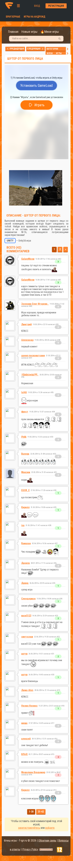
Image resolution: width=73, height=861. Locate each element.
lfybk (23, 436)
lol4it (24, 392)
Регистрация (56, 5)
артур (24, 653)
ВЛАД (24, 754)
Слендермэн (28, 598)
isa (22, 525)
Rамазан (26, 543)
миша (24, 723)
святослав (27, 636)
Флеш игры (56, 53)
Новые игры (29, 31)
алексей (26, 738)
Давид (25, 583)
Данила (25, 563)
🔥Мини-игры (49, 31)
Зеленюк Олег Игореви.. (35, 303)
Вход (37, 5)
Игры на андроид (34, 16)
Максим (25, 472)
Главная (13, 31)
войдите (50, 827)
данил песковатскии (33, 355)
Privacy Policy (30, 849)
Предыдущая (16, 48)
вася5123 (26, 615)
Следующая (34, 48)
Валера (25, 453)
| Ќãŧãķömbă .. (29, 374)
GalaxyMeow (27, 258)
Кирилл (25, 507)
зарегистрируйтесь (29, 827)
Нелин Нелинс (29, 705)
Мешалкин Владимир (33, 772)
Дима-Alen (27, 690)
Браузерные (13, 16)
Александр (27, 340)
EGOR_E (25, 490)
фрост (24, 411)
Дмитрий (26, 324)
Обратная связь (47, 840)
